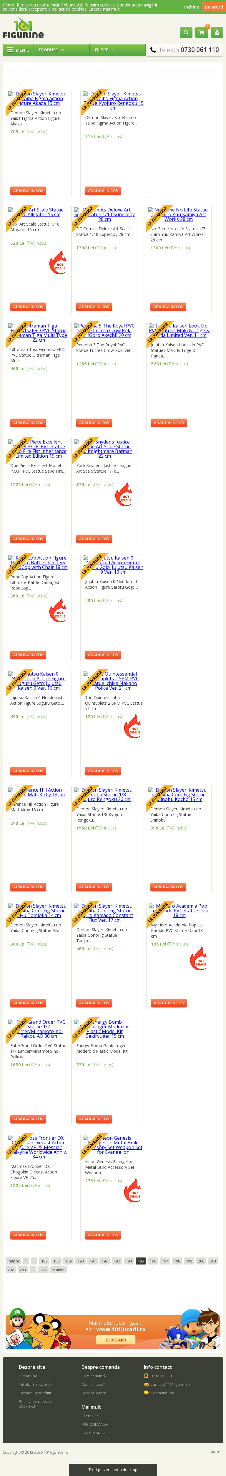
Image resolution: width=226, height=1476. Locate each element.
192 (105, 1261)
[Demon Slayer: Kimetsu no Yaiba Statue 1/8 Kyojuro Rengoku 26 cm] (104, 799)
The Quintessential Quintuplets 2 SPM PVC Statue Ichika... (114, 703)
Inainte (58, 1269)
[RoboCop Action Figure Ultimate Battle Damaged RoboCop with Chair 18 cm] (38, 567)
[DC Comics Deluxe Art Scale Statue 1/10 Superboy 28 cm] (104, 219)
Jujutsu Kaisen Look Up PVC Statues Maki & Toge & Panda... (177, 350)
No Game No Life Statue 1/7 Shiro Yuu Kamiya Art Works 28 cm (177, 234)
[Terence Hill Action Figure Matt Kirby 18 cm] (38, 794)
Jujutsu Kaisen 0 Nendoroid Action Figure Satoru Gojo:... (111, 584)
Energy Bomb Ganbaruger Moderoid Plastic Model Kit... (103, 1048)
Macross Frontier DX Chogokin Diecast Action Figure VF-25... (33, 1171)
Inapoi (13, 1261)
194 (129, 1261)
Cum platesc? (93, 1384)
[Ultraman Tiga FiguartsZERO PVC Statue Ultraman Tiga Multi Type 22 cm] (38, 340)
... (34, 1261)
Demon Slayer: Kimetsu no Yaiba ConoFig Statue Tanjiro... (101, 935)
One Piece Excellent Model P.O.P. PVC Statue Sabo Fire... (38, 468)
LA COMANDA (94, 1432)
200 (201, 1261)
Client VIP (90, 1415)
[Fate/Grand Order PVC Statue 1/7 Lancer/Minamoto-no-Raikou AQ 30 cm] (38, 1036)
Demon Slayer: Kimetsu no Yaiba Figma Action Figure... (111, 120)
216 (43, 1269)
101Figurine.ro (23, 27)
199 (189, 1261)
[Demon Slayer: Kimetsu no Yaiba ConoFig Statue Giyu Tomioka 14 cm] (38, 915)
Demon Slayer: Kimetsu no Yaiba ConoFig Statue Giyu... (36, 927)
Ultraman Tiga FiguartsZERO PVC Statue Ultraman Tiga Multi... (37, 355)
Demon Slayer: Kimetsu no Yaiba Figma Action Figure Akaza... (35, 118)
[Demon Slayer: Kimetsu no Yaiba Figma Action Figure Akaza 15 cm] (38, 103)
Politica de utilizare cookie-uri (35, 1404)
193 (117, 1261)
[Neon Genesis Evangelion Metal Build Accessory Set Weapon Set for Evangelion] (113, 1152)
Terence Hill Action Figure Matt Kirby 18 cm (34, 806)
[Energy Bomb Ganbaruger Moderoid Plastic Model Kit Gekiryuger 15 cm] (104, 1036)
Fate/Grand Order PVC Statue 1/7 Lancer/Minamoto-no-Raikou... (38, 1051)
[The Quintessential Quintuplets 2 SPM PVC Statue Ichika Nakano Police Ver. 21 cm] (113, 688)
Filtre (104, 50)
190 (80, 1261)
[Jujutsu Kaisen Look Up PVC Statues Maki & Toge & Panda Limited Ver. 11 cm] (179, 335)
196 (153, 1261)
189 (68, 1261)
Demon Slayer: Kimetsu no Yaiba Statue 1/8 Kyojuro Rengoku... (101, 814)
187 (44, 1261)
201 (213, 1261)
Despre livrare (94, 1393)
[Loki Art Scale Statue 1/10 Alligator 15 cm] (38, 214)
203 (23, 1269)
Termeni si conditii (35, 1393)
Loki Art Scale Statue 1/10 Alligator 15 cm (34, 226)
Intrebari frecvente (35, 1384)
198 (177, 1261)
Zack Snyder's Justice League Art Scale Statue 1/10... (103, 468)
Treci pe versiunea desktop (113, 1469)
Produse (51, 50)
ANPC (215, 1452)
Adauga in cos (28, 190)
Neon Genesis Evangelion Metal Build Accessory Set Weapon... (109, 1167)
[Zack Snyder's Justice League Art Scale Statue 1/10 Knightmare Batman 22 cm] (104, 456)
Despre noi (28, 1375)
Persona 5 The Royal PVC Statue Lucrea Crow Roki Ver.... (105, 347)
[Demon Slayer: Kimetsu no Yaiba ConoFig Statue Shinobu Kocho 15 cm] (178, 799)
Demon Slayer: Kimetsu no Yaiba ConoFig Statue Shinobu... (175, 814)
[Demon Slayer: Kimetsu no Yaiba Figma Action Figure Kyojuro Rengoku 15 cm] (113, 108)
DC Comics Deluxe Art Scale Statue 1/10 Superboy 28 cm (103, 231)
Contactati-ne (162, 1393)
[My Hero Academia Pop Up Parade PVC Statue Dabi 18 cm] (179, 915)
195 (141, 1261)
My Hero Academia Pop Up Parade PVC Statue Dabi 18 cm (177, 930)
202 (11, 1269)
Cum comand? (94, 1375)
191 (92, 1261)
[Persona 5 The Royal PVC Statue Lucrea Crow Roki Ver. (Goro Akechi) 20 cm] (104, 335)
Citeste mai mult (104, 9)
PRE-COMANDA (95, 1424)
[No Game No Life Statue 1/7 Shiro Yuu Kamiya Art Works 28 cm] (178, 219)
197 (165, 1261)
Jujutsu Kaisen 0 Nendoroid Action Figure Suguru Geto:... (37, 700)
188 (56, 1261)
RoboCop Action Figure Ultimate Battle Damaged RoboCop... (34, 582)
